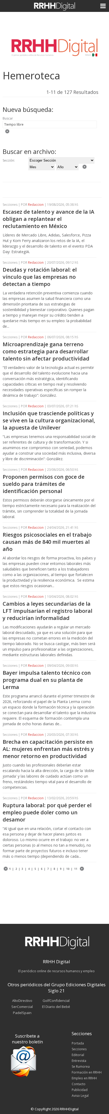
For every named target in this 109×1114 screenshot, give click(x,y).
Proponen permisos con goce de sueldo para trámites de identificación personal (43, 484)
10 (67, 869)
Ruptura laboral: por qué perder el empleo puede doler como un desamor (47, 812)
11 (75, 869)
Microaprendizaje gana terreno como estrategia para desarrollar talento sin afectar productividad (46, 351)
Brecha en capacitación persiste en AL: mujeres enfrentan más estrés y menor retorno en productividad (48, 749)
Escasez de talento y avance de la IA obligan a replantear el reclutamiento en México (48, 219)
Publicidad (80, 1090)
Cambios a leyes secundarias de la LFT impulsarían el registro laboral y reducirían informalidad (47, 611)
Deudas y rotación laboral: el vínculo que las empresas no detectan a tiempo (40, 276)
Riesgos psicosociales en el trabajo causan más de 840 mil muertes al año (47, 542)
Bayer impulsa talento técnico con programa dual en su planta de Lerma (47, 680)
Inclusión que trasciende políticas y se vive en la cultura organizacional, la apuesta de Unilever (49, 420)
